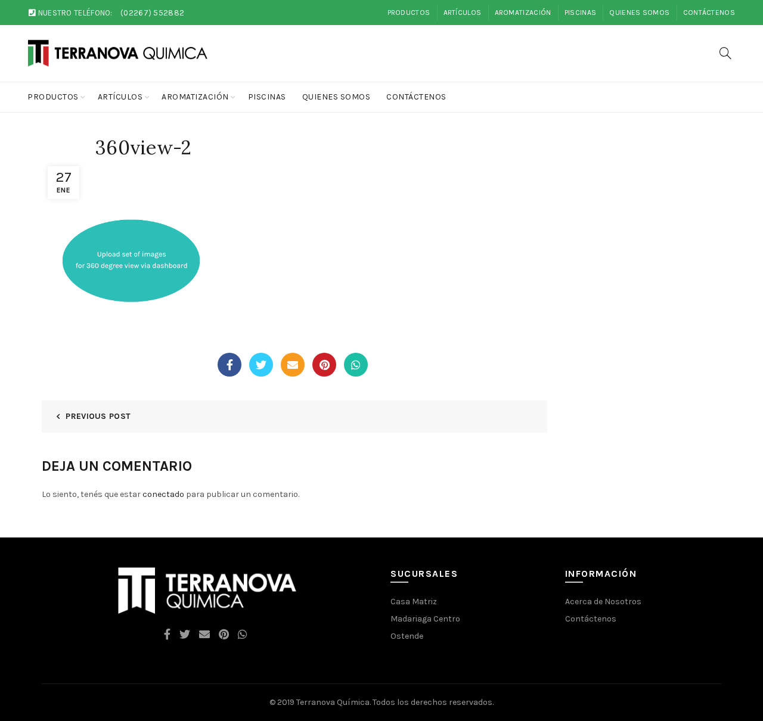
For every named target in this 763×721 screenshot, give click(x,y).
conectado (163, 494)
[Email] (293, 365)
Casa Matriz (413, 601)
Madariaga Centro (425, 619)
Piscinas (580, 12)
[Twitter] (261, 365)
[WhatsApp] (356, 365)
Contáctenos (709, 12)
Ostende (406, 636)
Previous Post (98, 416)
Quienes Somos (639, 12)
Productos (408, 12)
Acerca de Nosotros (603, 601)
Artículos (462, 12)
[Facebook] (229, 365)
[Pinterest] (324, 365)
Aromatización (523, 12)
